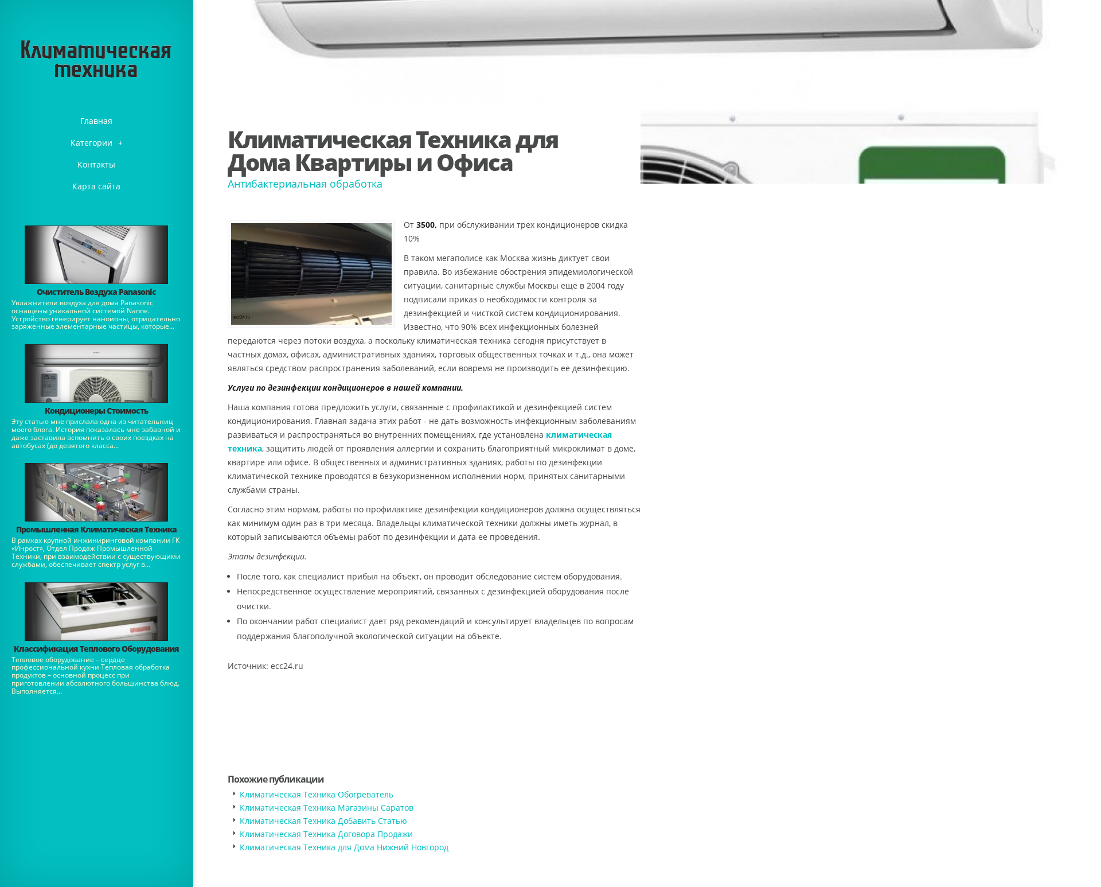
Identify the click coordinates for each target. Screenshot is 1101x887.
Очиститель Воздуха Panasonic (96, 291)
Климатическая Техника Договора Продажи (326, 833)
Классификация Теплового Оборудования (96, 648)
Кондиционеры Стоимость (96, 410)
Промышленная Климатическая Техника (96, 529)
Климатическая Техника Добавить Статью (323, 820)
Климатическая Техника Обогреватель (316, 794)
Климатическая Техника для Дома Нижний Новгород (344, 847)
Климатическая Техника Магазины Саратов (326, 807)
